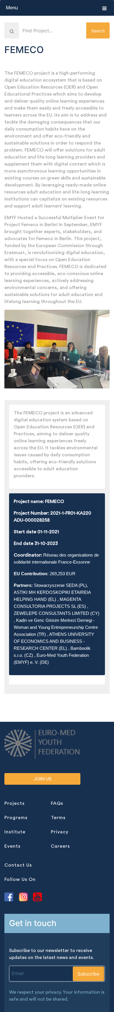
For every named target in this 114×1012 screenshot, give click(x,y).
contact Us (18, 865)
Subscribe (88, 974)
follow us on (20, 879)
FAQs (57, 803)
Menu (12, 7)
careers (60, 846)
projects (14, 803)
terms (58, 817)
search (98, 30)
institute (14, 832)
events (12, 846)
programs (15, 817)
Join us (42, 779)
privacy (59, 832)
